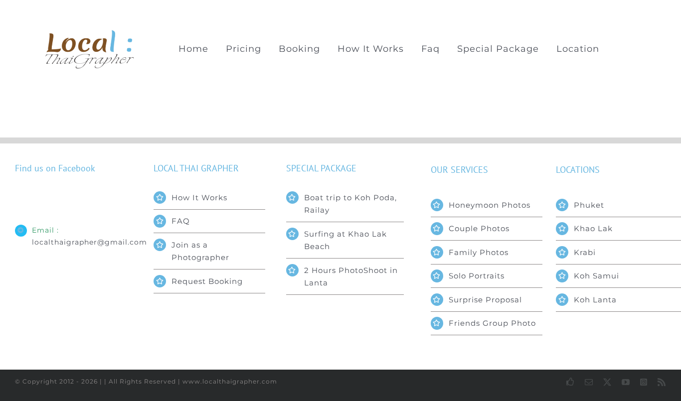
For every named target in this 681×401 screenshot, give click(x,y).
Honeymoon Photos (489, 205)
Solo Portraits (477, 275)
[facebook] (570, 382)
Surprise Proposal (485, 299)
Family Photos (479, 252)
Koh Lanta (595, 299)
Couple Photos (479, 228)
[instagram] (644, 382)
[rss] (662, 382)
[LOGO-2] (90, 33)
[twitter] (607, 382)
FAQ (180, 221)
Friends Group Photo (492, 323)
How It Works (199, 197)
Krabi (585, 252)
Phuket (589, 205)
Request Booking (207, 281)
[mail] (589, 382)
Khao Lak (593, 228)
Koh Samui (596, 275)
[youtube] (626, 382)
